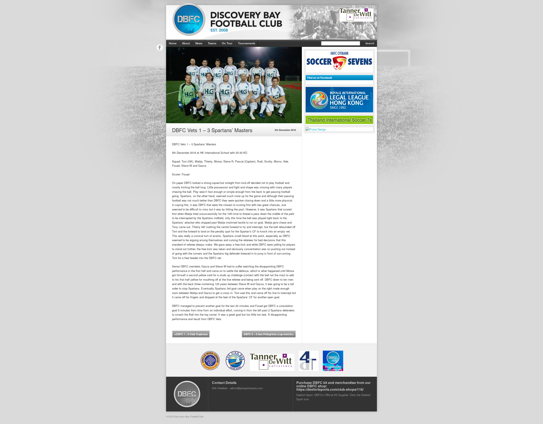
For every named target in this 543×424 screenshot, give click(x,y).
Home (172, 43)
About (186, 43)
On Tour (227, 43)
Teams (212, 43)
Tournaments (246, 43)
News (198, 43)
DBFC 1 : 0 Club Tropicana (191, 334)
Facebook (160, 47)
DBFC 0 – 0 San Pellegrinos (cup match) (269, 334)
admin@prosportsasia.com (246, 388)
